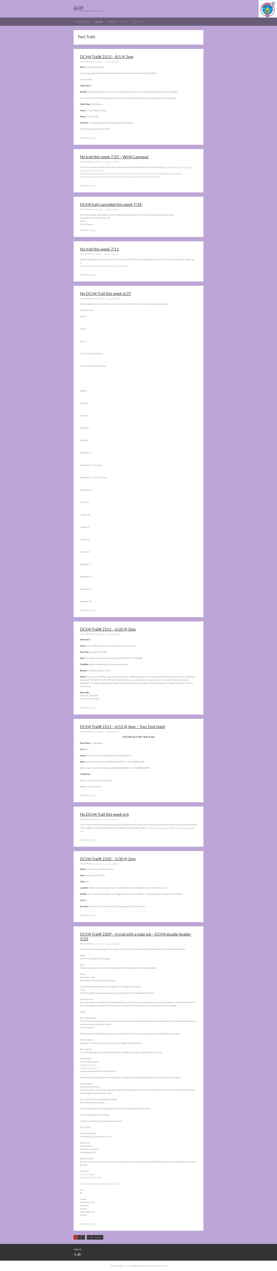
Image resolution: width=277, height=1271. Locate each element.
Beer (157, 1266)
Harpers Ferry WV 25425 (90, 1177)
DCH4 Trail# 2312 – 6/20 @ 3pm (108, 629)
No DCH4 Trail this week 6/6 (104, 814)
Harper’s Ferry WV (88, 1068)
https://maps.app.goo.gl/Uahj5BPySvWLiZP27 (99, 1183)
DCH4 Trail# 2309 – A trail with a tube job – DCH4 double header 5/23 (135, 936)
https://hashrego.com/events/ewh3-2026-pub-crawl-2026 (104, 266)
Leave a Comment (112, 61)
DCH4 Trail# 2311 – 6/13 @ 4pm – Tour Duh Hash (122, 726)
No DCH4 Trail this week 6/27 (105, 293)
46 (89, 1237)
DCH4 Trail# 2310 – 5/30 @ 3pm (108, 858)
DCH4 (78, 7)
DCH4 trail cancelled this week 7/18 (111, 204)
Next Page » (97, 1238)
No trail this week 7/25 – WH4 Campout (114, 156)
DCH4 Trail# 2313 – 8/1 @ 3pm (106, 56)
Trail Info (92, 138)
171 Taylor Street (87, 1174)
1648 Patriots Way (88, 1065)
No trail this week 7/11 (99, 249)
